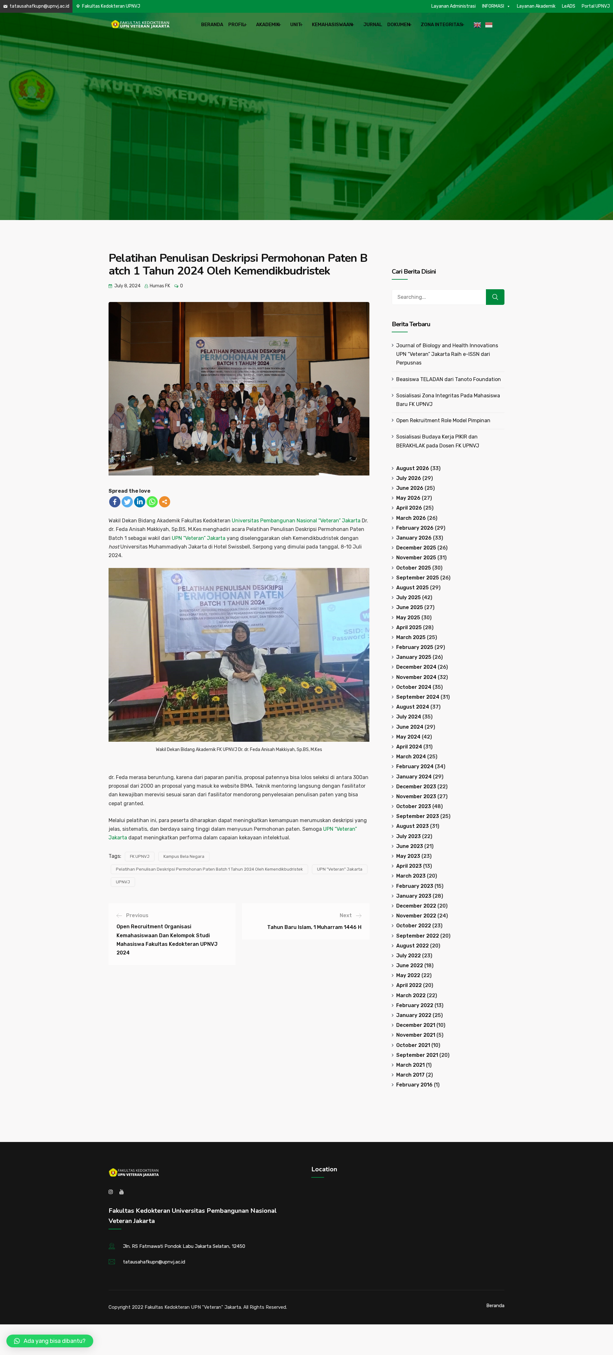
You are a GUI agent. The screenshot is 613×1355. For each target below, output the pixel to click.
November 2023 (416, 796)
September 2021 (417, 1055)
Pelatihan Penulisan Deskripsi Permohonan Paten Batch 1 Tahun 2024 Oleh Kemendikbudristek (209, 869)
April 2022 (409, 985)
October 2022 (413, 926)
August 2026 (412, 468)
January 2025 (413, 657)
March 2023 (411, 876)
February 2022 (414, 1005)
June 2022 (409, 965)
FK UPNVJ (139, 856)
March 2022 (411, 995)
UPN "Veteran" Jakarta (339, 869)
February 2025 (414, 647)
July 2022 (408, 956)
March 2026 (411, 518)
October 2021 (413, 1045)
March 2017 (410, 1075)
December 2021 (415, 1025)
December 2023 (416, 787)
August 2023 (412, 826)
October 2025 (413, 568)
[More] (164, 501)
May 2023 (408, 856)
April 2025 (409, 627)
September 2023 (417, 816)
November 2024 (416, 677)
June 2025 (409, 607)
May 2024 (408, 737)
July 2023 (408, 836)
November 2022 (416, 916)
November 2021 (415, 1035)
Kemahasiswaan (332, 24)
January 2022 (413, 1015)
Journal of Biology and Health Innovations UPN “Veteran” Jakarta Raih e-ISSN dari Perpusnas (447, 354)
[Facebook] (114, 501)
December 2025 (416, 548)
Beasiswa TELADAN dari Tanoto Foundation (448, 379)
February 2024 (415, 766)
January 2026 (414, 538)
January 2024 (414, 777)
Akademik (267, 24)
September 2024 (417, 697)
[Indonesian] (490, 25)
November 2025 (416, 558)
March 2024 (411, 757)
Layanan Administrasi (453, 6)
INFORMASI (493, 6)
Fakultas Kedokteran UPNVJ (111, 6)
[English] (478, 25)
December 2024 (416, 667)
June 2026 (409, 488)
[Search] (495, 297)
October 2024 (413, 687)
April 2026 (409, 508)
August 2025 (412, 588)
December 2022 (416, 906)
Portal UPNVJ (596, 6)
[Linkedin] (139, 501)
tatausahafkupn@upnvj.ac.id (39, 6)
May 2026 (408, 498)
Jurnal (372, 24)
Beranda (212, 24)
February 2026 (415, 528)
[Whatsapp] (152, 501)
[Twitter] (127, 501)
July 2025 (408, 597)
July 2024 (408, 717)
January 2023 (413, 896)
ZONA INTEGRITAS (442, 24)
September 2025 (417, 578)
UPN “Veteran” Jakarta (199, 538)
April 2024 (409, 747)
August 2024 (412, 707)
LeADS (568, 6)
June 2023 (409, 846)
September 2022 (417, 936)
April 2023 (409, 866)
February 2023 (414, 886)
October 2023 (413, 806)
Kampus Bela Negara (183, 856)
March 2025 (411, 637)
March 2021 (410, 1065)
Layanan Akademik (536, 6)
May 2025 (408, 618)
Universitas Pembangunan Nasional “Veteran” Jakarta (296, 521)
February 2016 (414, 1085)
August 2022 (412, 946)
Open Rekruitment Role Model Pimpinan (443, 420)
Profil (236, 24)
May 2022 (408, 975)
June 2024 (409, 727)
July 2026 (408, 478)
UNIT (295, 24)
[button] (49, 1341)
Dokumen (398, 24)
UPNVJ (123, 882)
